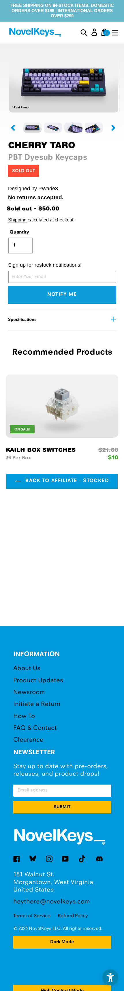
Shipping (17, 219)
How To (24, 716)
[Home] (36, 33)
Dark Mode (62, 942)
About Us (26, 668)
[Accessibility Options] (110, 977)
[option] (32, 127)
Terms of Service (31, 915)
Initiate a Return (37, 704)
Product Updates (38, 680)
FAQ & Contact (35, 728)
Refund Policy (73, 915)
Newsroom (29, 692)
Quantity (19, 232)
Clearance (28, 740)
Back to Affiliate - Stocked (66, 481)
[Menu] (115, 32)
